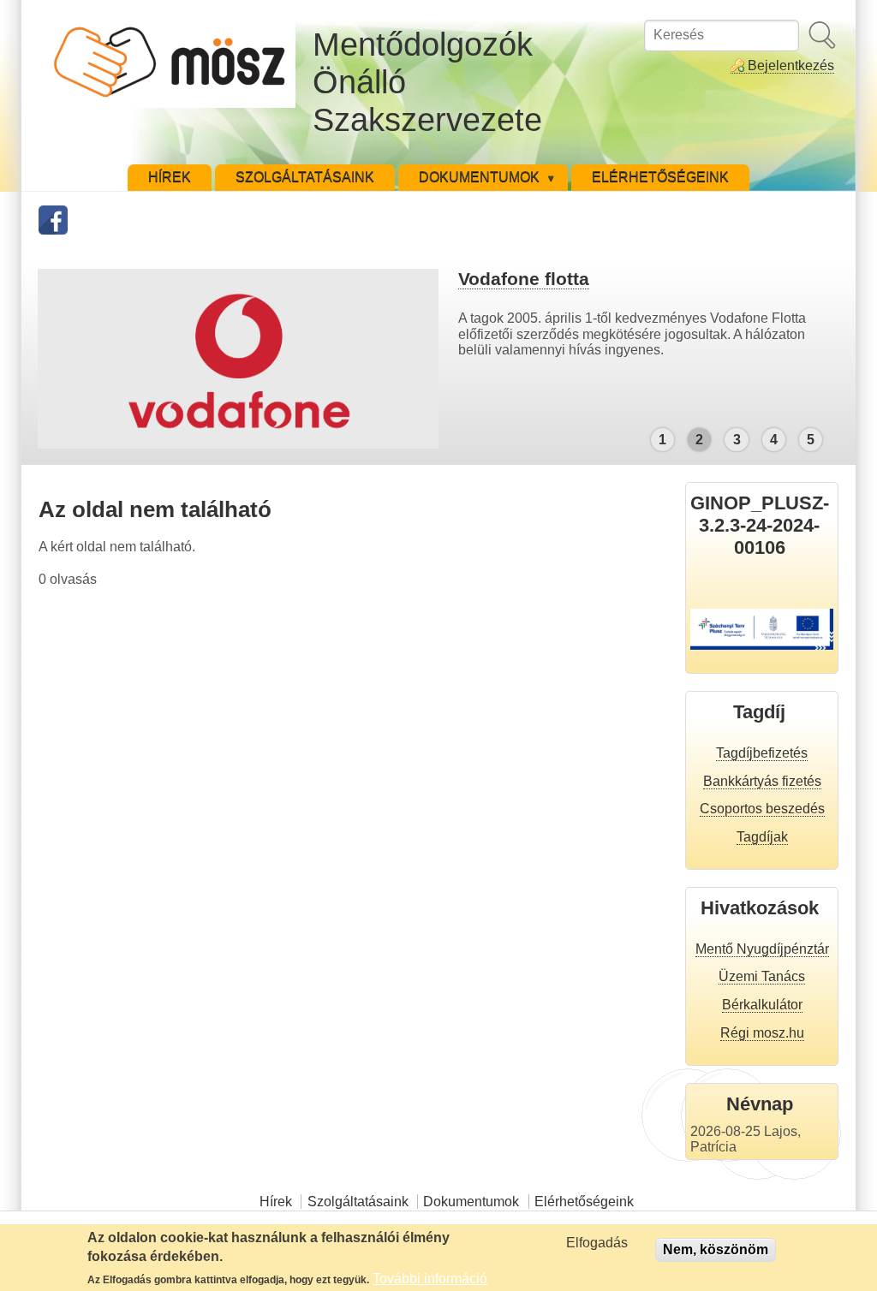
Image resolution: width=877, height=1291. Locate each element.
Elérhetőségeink (584, 1201)
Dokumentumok (471, 1201)
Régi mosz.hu (762, 1033)
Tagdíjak (762, 837)
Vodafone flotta (523, 279)
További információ (430, 1278)
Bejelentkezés (791, 65)
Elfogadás (597, 1242)
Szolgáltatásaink (358, 1201)
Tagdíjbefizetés (762, 753)
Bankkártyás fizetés (762, 781)
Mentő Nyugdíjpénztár (762, 949)
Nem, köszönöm (715, 1249)
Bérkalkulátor (762, 1004)
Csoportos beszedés (762, 808)
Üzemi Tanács (762, 976)
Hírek (276, 1201)
